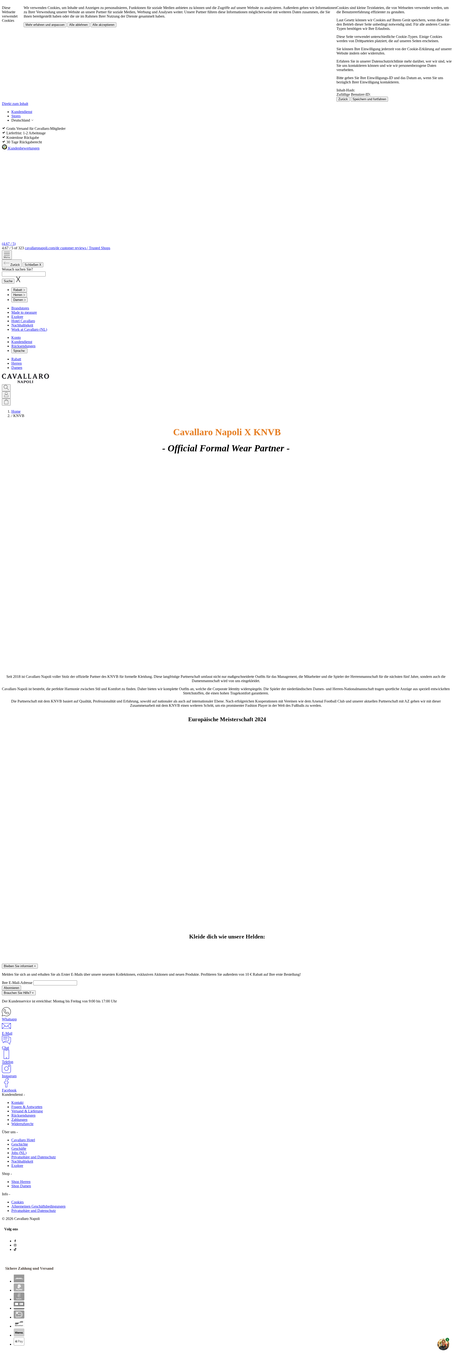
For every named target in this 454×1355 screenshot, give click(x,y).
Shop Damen (21, 1186)
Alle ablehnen (78, 25)
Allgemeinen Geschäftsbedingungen (38, 1206)
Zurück (343, 99)
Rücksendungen (23, 346)
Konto (16, 337)
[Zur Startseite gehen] (25, 382)
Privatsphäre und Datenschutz (33, 1157)
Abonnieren (11, 988)
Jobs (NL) (18, 1153)
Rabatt (16, 359)
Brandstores (20, 308)
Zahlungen (19, 1120)
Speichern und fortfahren (369, 99)
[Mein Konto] (6, 395)
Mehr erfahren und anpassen (45, 25)
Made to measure (24, 312)
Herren (16, 363)
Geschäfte (18, 1149)
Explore (17, 317)
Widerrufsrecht (22, 1124)
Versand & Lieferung (27, 1111)
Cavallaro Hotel (23, 1140)
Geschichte (19, 1144)
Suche (8, 281)
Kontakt (17, 1103)
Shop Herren (21, 1182)
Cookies (17, 1202)
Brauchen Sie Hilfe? (19, 993)
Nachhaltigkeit (22, 325)
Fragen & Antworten (26, 1107)
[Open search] (6, 387)
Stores (16, 116)
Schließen (33, 265)
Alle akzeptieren (103, 25)
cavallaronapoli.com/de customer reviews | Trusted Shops (67, 248)
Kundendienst (21, 112)
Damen (16, 368)
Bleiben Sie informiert (20, 966)
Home (16, 411)
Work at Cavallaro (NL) (29, 329)
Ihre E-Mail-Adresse (17, 983)
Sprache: (19, 351)
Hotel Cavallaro (23, 321)
